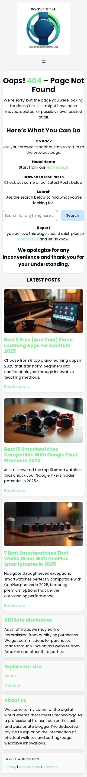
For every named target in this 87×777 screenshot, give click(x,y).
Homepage (57, 167)
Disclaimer (51, 767)
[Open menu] (43, 61)
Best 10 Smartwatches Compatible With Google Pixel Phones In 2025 (40, 454)
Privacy (11, 767)
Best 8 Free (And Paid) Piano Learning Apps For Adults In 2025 (38, 345)
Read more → (17, 386)
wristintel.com (28, 759)
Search (72, 215)
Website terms (30, 767)
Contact (12, 685)
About (10, 676)
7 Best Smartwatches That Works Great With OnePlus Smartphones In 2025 (36, 558)
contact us (28, 239)
